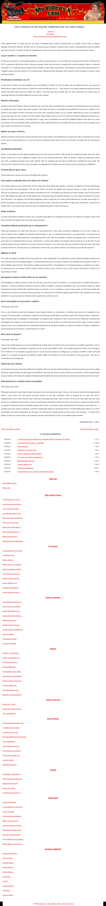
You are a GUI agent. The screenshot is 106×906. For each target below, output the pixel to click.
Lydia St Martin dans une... (11, 746)
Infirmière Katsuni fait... (10, 853)
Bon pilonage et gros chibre (12, 671)
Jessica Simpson (8, 872)
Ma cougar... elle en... (10, 704)
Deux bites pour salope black (12, 676)
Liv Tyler (5, 881)
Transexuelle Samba (9, 802)
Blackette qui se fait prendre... (12, 695)
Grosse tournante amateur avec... (14, 723)
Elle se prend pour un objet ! (11, 429)
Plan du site (6, 488)
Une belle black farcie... (10, 662)
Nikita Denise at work (9, 620)
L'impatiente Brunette (10, 639)
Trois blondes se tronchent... (12, 751)
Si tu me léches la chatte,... (11, 509)
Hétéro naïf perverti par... (11, 821)
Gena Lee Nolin (8, 858)
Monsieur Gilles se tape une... (12, 681)
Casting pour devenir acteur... (12, 709)
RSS (71, 904)
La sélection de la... (9, 555)
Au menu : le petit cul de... (11, 653)
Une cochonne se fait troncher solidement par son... (50, 36)
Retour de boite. (23, 446)
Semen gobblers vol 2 (25, 464)
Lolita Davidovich (8, 886)
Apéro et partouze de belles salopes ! (30, 453)
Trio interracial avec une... (11, 690)
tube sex (51, 31)
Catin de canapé (8, 760)
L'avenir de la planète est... (11, 658)
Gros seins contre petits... (11, 522)
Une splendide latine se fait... (12, 513)
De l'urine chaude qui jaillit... (12, 835)
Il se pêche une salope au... (12, 574)
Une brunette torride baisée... (12, 816)
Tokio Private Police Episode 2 (12, 779)
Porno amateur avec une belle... (13, 839)
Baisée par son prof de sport (27, 450)
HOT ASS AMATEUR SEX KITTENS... (15, 737)
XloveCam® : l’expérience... (12, 774)
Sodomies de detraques (25, 468)
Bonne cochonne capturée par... (13, 518)
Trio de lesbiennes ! (9, 741)
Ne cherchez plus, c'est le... (12, 499)
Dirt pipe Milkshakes (9, 667)
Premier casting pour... (10, 685)
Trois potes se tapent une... (11, 755)
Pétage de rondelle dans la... (12, 527)
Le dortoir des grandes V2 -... (12, 793)
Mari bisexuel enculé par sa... (12, 830)
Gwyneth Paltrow (8, 863)
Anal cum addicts (8, 634)
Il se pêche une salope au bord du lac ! (30, 457)
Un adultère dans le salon (11, 728)
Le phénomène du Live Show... (13, 551)
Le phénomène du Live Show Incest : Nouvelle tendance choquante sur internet (44, 439)
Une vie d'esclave (8, 811)
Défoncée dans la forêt (10, 783)
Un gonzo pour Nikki (9, 643)
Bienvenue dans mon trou (26, 461)
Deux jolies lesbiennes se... (11, 532)
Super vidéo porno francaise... (12, 616)
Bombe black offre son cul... (12, 611)
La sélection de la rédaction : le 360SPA (31, 443)
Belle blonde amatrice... (10, 536)
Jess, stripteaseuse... (9, 713)
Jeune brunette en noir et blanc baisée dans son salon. (36, 471)
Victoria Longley (8, 895)
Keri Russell (6, 876)
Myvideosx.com (42, 904)
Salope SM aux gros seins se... (13, 844)
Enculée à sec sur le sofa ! (11, 625)
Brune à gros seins (9, 788)
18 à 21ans (50, 34)
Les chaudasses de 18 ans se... (13, 807)
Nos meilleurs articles (10, 483)
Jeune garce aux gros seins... (12, 504)
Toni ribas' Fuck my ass (10, 732)
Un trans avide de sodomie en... (13, 629)
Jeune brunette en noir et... (11, 592)
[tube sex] (53, 12)
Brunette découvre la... (10, 764)
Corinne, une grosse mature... (12, 825)
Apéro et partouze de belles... (12, 569)
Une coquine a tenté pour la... (12, 602)
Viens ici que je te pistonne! (11, 606)
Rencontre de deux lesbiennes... (13, 541)
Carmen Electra (8, 867)
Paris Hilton (6, 890)
